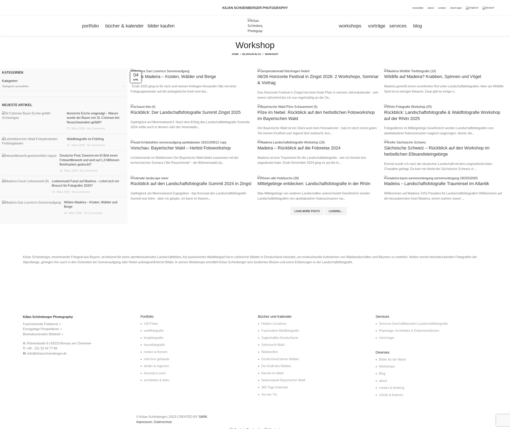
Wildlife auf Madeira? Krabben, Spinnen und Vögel (432, 76)
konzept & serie (155, 373)
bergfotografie (153, 337)
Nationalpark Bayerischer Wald (283, 380)
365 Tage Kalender (274, 387)
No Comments (96, 128)
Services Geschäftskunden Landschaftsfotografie (413, 323)
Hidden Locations (273, 323)
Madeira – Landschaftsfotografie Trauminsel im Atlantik (436, 183)
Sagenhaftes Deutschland (279, 337)
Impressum (144, 422)
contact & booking (391, 387)
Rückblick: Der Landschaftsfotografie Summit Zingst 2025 (185, 112)
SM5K (203, 416)
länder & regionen (156, 366)
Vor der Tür (269, 394)
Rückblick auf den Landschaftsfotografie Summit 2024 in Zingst (190, 183)
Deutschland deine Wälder (280, 359)
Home (235, 54)
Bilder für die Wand (392, 359)
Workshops (387, 366)
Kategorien (10, 81)
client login (386, 337)
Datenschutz (163, 422)
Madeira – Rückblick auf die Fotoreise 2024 (298, 147)
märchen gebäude (157, 359)
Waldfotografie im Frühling (85, 139)
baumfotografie (154, 344)
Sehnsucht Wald (272, 344)
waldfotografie (154, 330)
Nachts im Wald (272, 373)
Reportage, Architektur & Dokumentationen (409, 330)
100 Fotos (151, 323)
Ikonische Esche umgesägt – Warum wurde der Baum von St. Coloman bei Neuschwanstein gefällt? (93, 118)
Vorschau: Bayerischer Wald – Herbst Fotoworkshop (180, 147)
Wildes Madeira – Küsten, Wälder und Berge (173, 76)
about (383, 380)
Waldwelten (269, 352)
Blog (382, 373)
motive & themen (156, 352)
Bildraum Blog (251, 54)
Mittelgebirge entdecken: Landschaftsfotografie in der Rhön (313, 183)
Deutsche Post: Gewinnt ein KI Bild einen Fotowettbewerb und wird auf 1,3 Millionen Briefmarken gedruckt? (89, 160)
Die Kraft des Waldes (276, 366)
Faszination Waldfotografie (280, 330)
